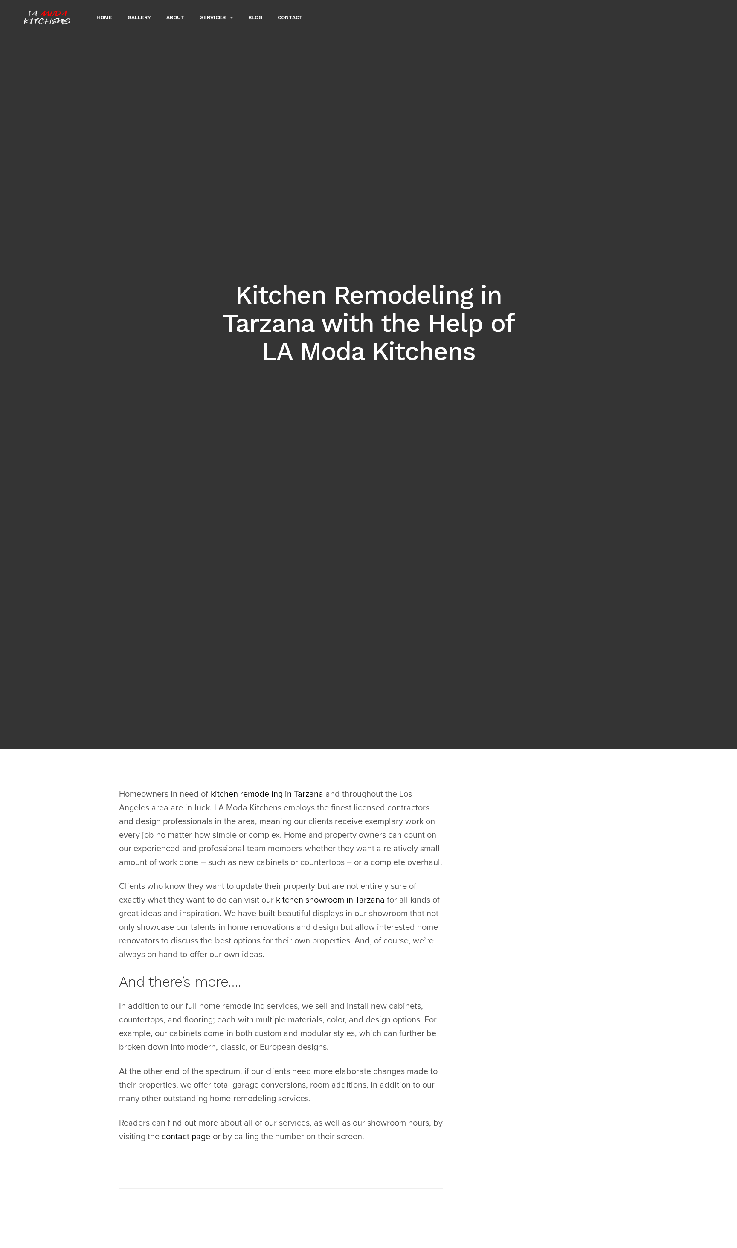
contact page (186, 1137)
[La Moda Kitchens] (47, 17)
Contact (290, 17)
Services (213, 17)
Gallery (139, 17)
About (175, 17)
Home (104, 17)
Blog (255, 17)
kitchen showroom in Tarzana (330, 900)
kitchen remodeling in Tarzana (267, 794)
